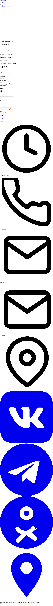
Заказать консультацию (3, 85)
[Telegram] (26, 495)
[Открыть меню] (0, 4)
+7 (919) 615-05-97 (4, 229)
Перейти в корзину (2, 6)
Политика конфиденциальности (6, 119)
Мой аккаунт (3, 2)
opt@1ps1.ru (3, 335)
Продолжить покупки (8, 6)
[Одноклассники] (26, 548)
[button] (26, 37)
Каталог (3, 1)
